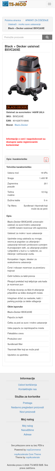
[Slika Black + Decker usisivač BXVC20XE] (27, 78)
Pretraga (47, 37)
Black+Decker (21, 124)
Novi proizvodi (27, 411)
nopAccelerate (33, 457)
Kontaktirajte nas (27, 389)
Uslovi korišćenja (27, 384)
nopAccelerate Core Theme (27, 454)
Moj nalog (27, 425)
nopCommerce (33, 449)
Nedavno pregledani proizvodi (27, 407)
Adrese (27, 434)
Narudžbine (27, 430)
